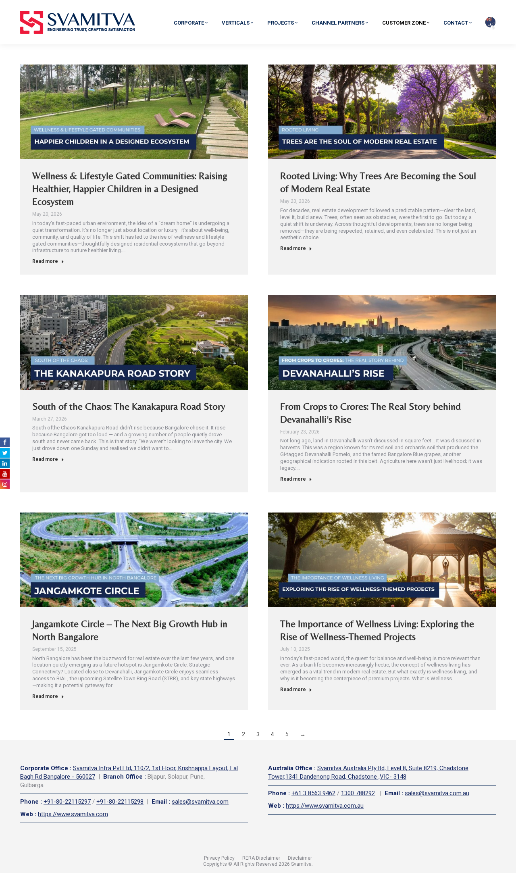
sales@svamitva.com (200, 801)
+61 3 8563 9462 (313, 793)
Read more (45, 261)
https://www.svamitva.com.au (325, 805)
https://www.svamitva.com (73, 814)
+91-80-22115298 (120, 801)
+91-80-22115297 (67, 801)
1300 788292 (358, 793)
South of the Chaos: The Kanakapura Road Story (128, 406)
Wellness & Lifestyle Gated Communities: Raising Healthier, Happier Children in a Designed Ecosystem (129, 188)
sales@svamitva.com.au (437, 793)
